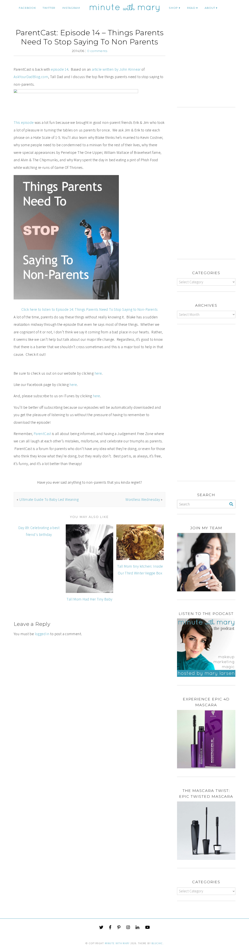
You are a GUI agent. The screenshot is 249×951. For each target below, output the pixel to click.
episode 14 (59, 69)
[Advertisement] (209, 67)
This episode (24, 122)
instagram (71, 7)
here (98, 373)
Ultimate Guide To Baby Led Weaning (49, 499)
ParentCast (42, 433)
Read (191, 7)
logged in (42, 633)
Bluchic (157, 943)
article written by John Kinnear (116, 69)
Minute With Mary (117, 943)
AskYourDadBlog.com (31, 76)
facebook (27, 7)
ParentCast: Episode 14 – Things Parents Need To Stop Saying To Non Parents (90, 37)
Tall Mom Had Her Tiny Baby (89, 599)
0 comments (97, 51)
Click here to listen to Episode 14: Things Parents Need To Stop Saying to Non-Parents (89, 309)
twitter (49, 7)
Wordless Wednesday (142, 499)
